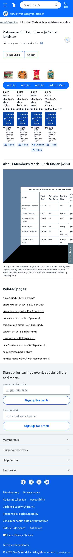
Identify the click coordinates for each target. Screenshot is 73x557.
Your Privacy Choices (21, 535)
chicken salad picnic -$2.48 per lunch (23, 324)
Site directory (11, 492)
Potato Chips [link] (13, 54)
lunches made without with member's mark (26, 358)
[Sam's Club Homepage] (14, 4)
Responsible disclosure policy (20, 514)
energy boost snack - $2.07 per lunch (23, 304)
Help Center (10, 460)
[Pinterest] (47, 482)
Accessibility (37, 499)
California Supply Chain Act (19, 507)
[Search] (56, 5)
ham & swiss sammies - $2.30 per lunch (24, 345)
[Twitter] (39, 482)
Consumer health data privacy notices (25, 521)
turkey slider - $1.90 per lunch (19, 338)
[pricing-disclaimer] (41, 43)
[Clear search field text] (51, 5)
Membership (11, 440)
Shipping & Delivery (15, 450)
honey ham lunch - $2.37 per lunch (22, 318)
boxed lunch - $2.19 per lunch (19, 297)
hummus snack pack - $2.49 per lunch (23, 311)
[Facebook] (23, 482)
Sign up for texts (36, 400)
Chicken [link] (31, 54)
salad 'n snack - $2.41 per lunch (20, 331)
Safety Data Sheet (14, 528)
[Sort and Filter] (67, 40)
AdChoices (36, 528)
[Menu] (6, 5)
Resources (9, 470)
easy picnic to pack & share (17, 351)
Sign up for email (36, 426)
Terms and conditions (16, 545)
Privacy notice (31, 492)
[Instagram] (31, 482)
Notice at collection (14, 499)
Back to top (64, 552)
